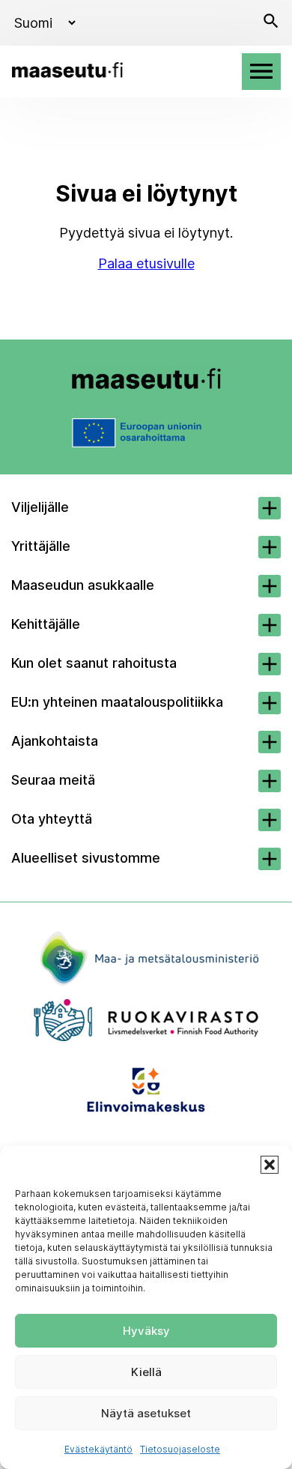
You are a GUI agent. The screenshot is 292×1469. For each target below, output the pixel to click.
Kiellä (146, 1372)
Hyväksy (146, 1331)
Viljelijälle (40, 507)
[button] (269, 1164)
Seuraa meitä (53, 780)
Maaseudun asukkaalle (82, 585)
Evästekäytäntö (98, 1449)
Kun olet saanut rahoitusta (94, 663)
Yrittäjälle (40, 546)
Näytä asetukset (146, 1413)
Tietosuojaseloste (180, 1449)
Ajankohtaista (54, 741)
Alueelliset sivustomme (85, 858)
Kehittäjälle (45, 624)
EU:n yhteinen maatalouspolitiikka (117, 702)
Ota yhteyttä (51, 819)
